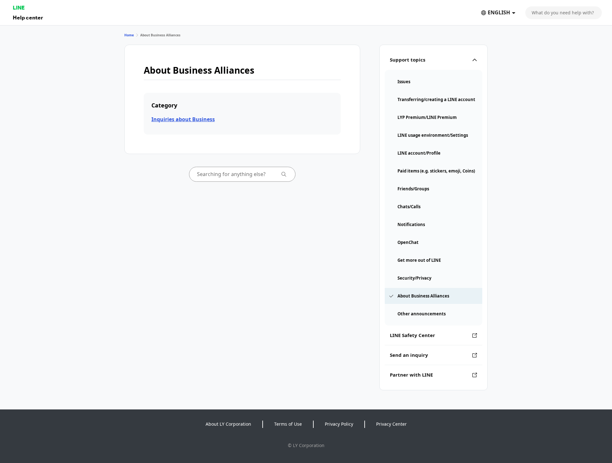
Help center (28, 17)
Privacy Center (391, 424)
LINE (19, 7)
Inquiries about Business (183, 119)
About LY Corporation (228, 424)
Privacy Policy (339, 424)
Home (129, 35)
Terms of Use (288, 424)
